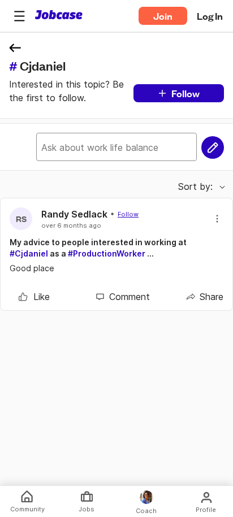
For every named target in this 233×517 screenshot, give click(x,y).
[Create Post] (212, 147)
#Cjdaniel (29, 253)
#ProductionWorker (106, 253)
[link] (34, 297)
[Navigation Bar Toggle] (19, 15)
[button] (19, 16)
